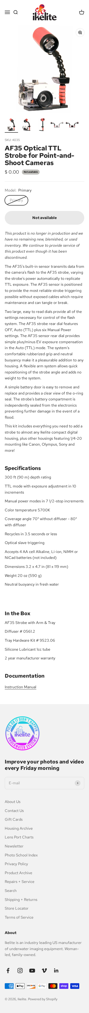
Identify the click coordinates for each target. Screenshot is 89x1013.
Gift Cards (14, 819)
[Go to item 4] (57, 125)
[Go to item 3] (41, 125)
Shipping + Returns (21, 899)
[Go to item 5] (72, 125)
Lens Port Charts (19, 837)
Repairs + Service (19, 881)
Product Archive (18, 872)
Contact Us (14, 810)
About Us (12, 801)
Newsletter (14, 846)
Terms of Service (19, 917)
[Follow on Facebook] (8, 970)
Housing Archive (19, 828)
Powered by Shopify (42, 999)
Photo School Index (21, 855)
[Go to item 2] (26, 125)
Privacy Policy (16, 863)
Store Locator (16, 908)
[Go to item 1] (11, 125)
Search (11, 890)
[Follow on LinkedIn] (56, 970)
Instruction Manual (20, 686)
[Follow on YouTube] (32, 970)
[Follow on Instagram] (20, 970)
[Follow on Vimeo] (44, 970)
